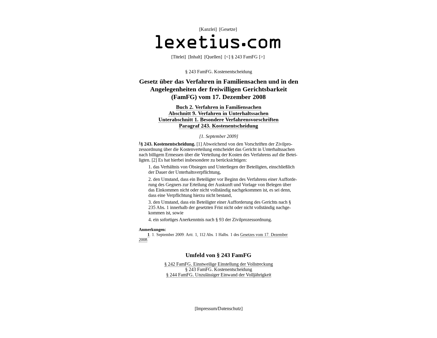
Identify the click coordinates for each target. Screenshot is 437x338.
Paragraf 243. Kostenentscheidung (218, 126)
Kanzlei (208, 29)
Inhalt (195, 56)
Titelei (178, 56)
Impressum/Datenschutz (218, 308)
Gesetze (228, 29)
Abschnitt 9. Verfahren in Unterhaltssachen (218, 113)
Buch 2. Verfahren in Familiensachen (218, 107)
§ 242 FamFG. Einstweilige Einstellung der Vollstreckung (218, 264)
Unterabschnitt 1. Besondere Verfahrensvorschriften (218, 119)
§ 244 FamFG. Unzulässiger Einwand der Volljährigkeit (218, 274)
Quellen (213, 56)
